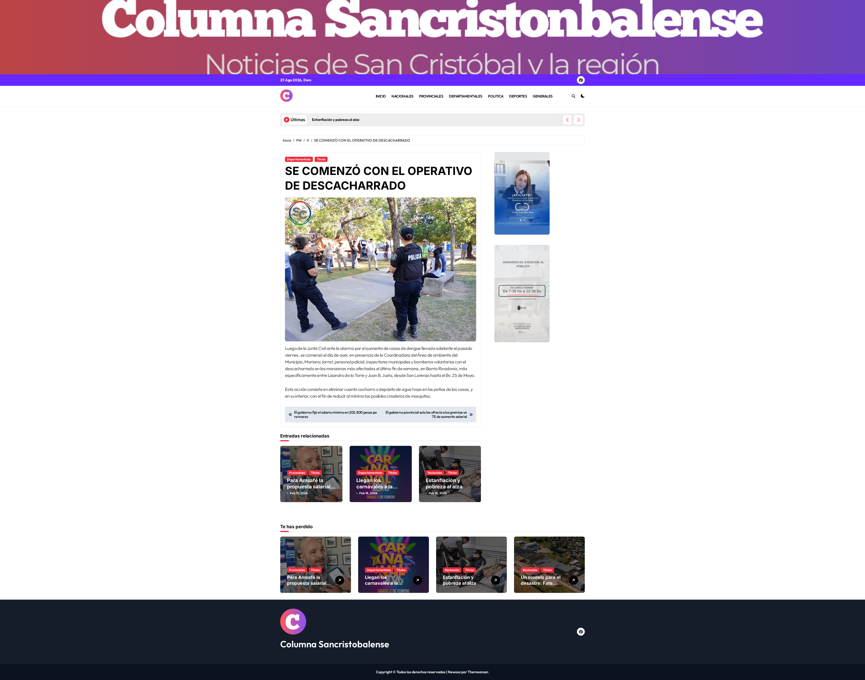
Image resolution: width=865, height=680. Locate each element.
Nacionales (435, 472)
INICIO (381, 96)
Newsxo (454, 672)
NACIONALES (402, 96)
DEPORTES (518, 96)
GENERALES (543, 96)
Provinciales (297, 472)
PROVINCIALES (431, 96)
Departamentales (299, 159)
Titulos (321, 159)
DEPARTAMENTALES (465, 96)
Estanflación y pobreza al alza (459, 580)
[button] (578, 119)
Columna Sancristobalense (334, 644)
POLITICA (495, 96)
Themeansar (478, 672)
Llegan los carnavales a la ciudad (374, 486)
